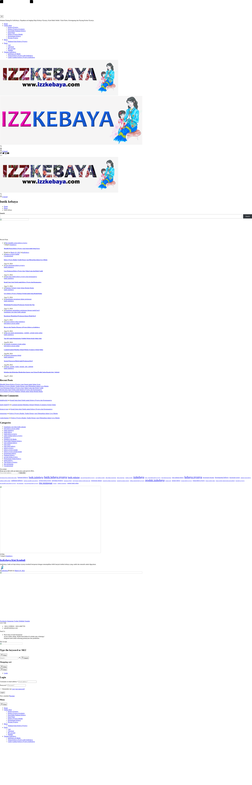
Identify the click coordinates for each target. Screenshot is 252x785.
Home (6, 24)
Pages (6, 43)
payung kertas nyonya (11, 457)
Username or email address (9, 681)
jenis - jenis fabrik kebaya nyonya (152, 477)
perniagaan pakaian (96, 480)
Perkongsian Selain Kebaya (12, 459)
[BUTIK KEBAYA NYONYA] (59, 192)
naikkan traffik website (5, 480)
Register (12, 696)
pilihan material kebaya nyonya (137, 480)
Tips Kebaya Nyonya (10, 462)
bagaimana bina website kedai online (8, 477)
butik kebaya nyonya (10, 434)
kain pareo (7, 444)
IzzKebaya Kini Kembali (12, 560)
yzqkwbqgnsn (4, 418)
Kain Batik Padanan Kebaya (17, 31)
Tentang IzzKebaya (10, 52)
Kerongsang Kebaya (14, 36)
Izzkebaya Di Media (10, 439)
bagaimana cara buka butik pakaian (15, 312)
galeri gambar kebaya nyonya (13, 436)
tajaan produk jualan (210, 480)
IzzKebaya (25, 252)
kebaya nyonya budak (11, 450)
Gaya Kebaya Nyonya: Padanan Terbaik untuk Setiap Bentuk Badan (23, 293)
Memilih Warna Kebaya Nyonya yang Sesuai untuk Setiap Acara (22, 248)
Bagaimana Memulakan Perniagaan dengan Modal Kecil (20, 316)
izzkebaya (138, 477)
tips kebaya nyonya (240, 480)
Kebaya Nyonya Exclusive (16, 29)
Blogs (6, 40)
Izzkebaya (13, 245)
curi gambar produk (100, 477)
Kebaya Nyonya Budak (15, 34)
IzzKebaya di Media (14, 54)
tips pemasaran (20, 483)
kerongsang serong (234, 477)
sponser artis (168, 480)
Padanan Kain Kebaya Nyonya (17, 41)
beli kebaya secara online (11, 323)
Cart (9, 45)
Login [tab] (6, 673)
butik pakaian (74, 477)
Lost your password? (18, 689)
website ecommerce (61, 483)
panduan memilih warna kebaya (31, 480)
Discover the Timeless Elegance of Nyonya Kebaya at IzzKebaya (22, 327)
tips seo (55, 483)
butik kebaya (8, 432)
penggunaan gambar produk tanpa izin (81, 480)
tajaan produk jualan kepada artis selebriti (225, 480)
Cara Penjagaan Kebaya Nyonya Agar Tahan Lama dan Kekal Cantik (23, 271)
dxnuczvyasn (4, 409)
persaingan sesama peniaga (123, 480)
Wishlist (10, 50)
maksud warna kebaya (246, 477)
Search (2, 213)
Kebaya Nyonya (13, 27)
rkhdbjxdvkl (4, 400)
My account (11, 48)
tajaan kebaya (8, 460)
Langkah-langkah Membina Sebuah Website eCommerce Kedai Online (23, 349)
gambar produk (128, 477)
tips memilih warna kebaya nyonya (8, 483)
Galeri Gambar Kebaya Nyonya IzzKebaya (21, 57)
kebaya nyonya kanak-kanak (13, 451)
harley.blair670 (4, 405)
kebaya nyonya (8, 448)
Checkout (11, 47)
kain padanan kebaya (10, 443)
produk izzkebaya (154, 480)
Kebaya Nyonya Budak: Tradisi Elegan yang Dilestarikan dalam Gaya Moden (25, 260)
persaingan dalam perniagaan (109, 480)
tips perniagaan (8, 464)
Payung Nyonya (13, 38)
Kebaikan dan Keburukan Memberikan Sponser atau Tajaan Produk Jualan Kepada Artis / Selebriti (31, 372)
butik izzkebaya (9, 267)
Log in (2, 692)
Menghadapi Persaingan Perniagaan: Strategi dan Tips (19, 304)
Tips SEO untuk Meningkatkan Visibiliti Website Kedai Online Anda (23, 338)
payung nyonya (57, 480)
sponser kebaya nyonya (186, 480)
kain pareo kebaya (9, 446)
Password (3, 685)
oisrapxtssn (3, 413)
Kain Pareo (11, 32)
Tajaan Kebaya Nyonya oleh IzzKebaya (20, 55)
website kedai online (73, 483)
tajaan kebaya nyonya (199, 480)
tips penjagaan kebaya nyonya (31, 483)
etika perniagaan (120, 477)
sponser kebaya (176, 480)
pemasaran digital (68, 480)
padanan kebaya (17, 480)
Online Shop (8, 25)
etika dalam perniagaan (111, 477)
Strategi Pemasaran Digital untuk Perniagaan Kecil (18, 361)
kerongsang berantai (208, 477)
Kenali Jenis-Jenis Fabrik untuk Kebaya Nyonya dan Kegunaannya (22, 282)
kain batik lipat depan (166, 477)
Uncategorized (8, 256)
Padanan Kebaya (9, 455)
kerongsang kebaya (10, 453)
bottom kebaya (23, 477)
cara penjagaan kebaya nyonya (88, 477)
